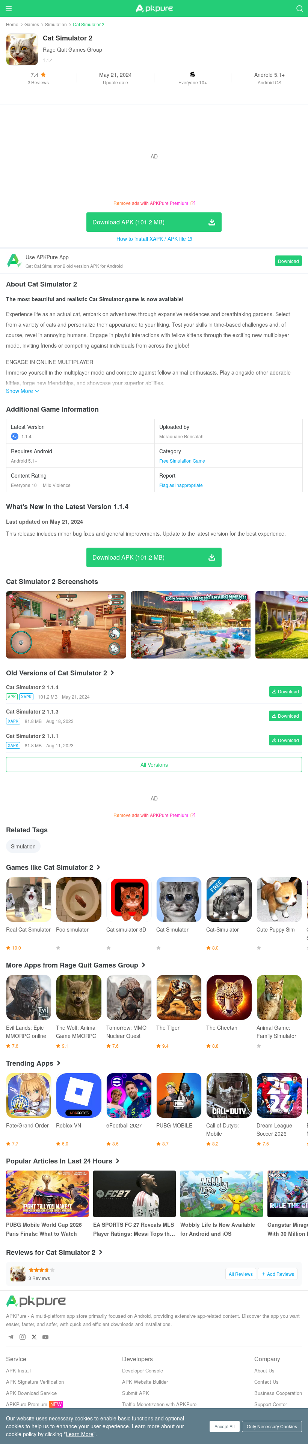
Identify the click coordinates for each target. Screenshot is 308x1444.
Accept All (224, 1426)
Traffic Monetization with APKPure (159, 1404)
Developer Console (142, 1370)
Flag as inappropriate (181, 485)
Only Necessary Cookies (272, 1426)
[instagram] (22, 1337)
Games (31, 24)
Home (12, 24)
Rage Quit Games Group (72, 49)
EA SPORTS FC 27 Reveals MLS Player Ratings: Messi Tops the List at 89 (133, 1229)
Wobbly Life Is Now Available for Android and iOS (217, 1229)
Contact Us (266, 1381)
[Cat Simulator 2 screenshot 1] (191, 625)
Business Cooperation (278, 1392)
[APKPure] (154, 8)
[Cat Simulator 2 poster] (66, 625)
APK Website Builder (145, 1381)
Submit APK (135, 1392)
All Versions (154, 764)
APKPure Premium (26, 1404)
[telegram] (10, 1337)
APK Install (18, 1370)
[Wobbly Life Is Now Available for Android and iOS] (221, 1194)
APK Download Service (31, 1392)
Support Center (270, 1404)
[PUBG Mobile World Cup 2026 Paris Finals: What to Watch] (47, 1194)
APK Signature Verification (35, 1381)
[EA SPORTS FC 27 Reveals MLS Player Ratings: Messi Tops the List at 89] (134, 1194)
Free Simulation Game (182, 460)
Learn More (80, 1434)
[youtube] (45, 1337)
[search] (299, 8)
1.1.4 (26, 436)
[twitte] (34, 1337)
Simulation (56, 24)
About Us (264, 1370)
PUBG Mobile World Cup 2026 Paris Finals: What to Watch (44, 1229)
